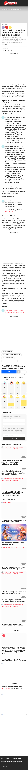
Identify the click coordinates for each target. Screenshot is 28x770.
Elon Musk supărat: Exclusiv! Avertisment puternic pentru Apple (13, 600)
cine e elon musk (7, 351)
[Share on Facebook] (9, 371)
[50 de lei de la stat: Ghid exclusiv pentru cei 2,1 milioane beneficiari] (14, 452)
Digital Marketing (6, 764)
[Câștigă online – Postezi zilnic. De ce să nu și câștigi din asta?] (14, 510)
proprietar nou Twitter (9, 361)
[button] (2, 3)
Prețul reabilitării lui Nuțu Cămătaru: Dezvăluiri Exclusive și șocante (12, 494)
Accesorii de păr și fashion (8, 761)
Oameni (7, 24)
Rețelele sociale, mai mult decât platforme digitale (12, 543)
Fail (17, 393)
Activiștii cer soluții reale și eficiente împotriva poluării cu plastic (13, 592)
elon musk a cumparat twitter (11, 354)
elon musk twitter (8, 358)
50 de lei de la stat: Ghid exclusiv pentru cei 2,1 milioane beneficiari (11, 462)
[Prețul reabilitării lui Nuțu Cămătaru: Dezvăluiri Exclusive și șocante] (14, 484)
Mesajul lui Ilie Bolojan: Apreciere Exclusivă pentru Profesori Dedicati (13, 473)
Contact (14, 758)
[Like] (10, 27)
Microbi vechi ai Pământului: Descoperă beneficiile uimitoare (12, 625)
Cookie (8, 758)
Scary (4, 393)
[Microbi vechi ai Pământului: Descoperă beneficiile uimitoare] (14, 613)
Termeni (3, 758)
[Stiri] (6, 27)
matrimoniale (5, 688)
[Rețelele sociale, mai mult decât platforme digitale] (14, 532)
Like (24, 407)
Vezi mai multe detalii (13, 690)
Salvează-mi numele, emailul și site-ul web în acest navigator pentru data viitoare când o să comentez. (13, 430)
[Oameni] (3, 27)
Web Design (20, 761)
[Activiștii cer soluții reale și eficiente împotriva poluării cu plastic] (14, 580)
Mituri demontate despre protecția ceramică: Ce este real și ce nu (13, 568)
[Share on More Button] (18, 371)
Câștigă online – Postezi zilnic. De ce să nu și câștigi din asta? (13, 521)
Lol (24, 393)
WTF (18, 407)
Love (4, 407)
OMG (11, 407)
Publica (20, 758)
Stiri (2, 24)
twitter (21, 361)
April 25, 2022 (9, 211)
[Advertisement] (14, 68)
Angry (11, 393)
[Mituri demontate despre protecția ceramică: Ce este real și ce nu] (14, 556)
